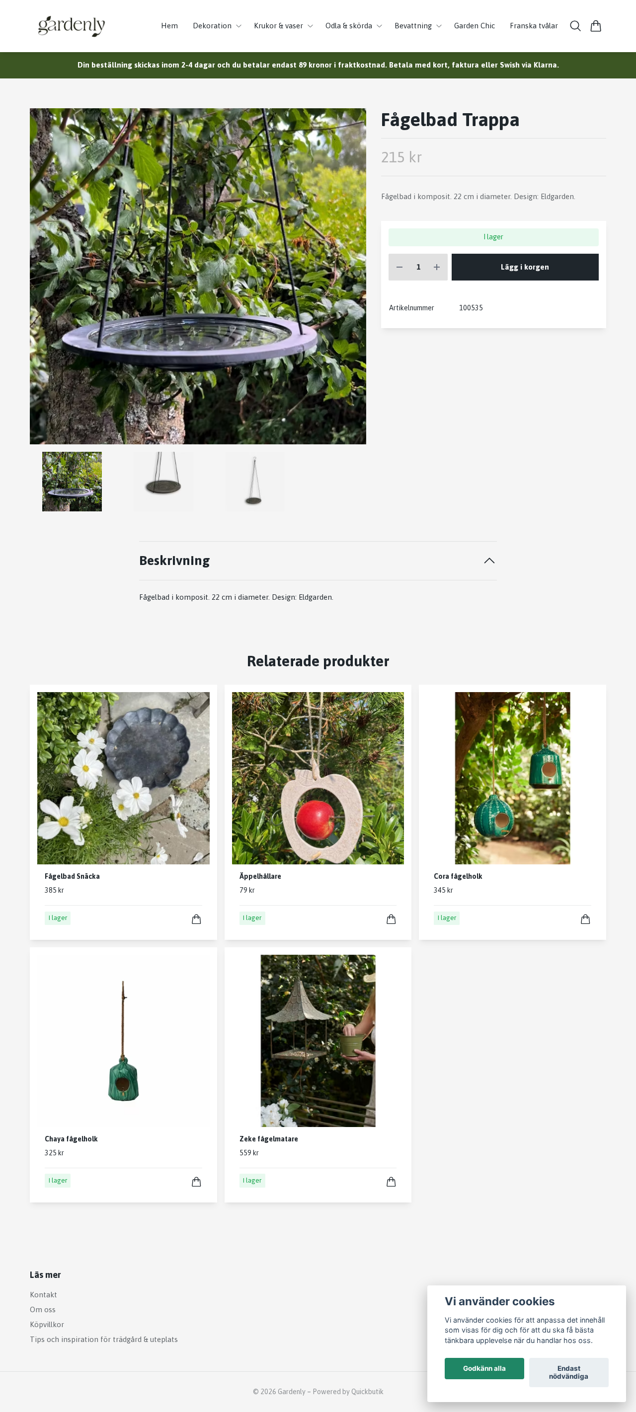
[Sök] (575, 25)
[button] (350, 280)
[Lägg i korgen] (196, 919)
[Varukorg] (596, 25)
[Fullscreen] (198, 276)
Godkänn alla (484, 1369)
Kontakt (43, 1294)
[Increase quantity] (436, 267)
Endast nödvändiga (568, 1373)
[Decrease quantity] (399, 267)
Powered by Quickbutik (348, 1392)
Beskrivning (174, 560)
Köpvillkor (47, 1324)
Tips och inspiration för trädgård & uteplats (104, 1339)
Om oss (43, 1309)
